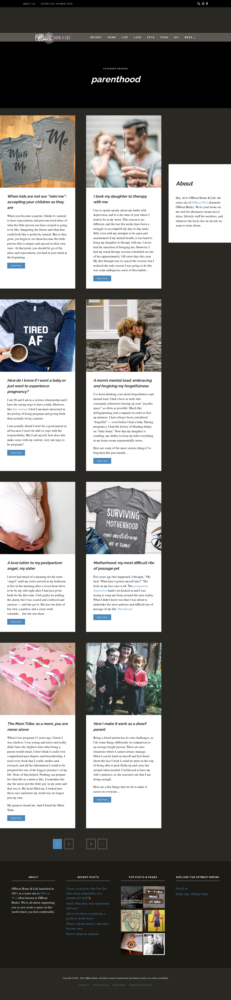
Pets (151, 37)
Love (137, 37)
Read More (16, 265)
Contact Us (84, 985)
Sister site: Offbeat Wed (57, 4)
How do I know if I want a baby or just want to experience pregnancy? (36, 386)
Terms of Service (101, 985)
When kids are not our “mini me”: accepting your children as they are (36, 202)
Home (112, 37)
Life (125, 37)
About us (29, 4)
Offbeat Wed (200, 202)
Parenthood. (125, 609)
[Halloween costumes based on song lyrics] (154, 921)
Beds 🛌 (190, 37)
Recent (96, 37)
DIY (176, 37)
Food (164, 37)
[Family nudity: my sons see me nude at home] (154, 897)
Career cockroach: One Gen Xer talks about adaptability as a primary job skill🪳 (86, 893)
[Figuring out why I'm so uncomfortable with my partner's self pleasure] (132, 921)
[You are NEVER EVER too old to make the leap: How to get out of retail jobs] (132, 944)
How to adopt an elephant (82, 934)
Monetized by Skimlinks (140, 985)
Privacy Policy (118, 985)
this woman (20, 409)
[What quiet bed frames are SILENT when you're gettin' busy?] (132, 897)
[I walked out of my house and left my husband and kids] (154, 944)
